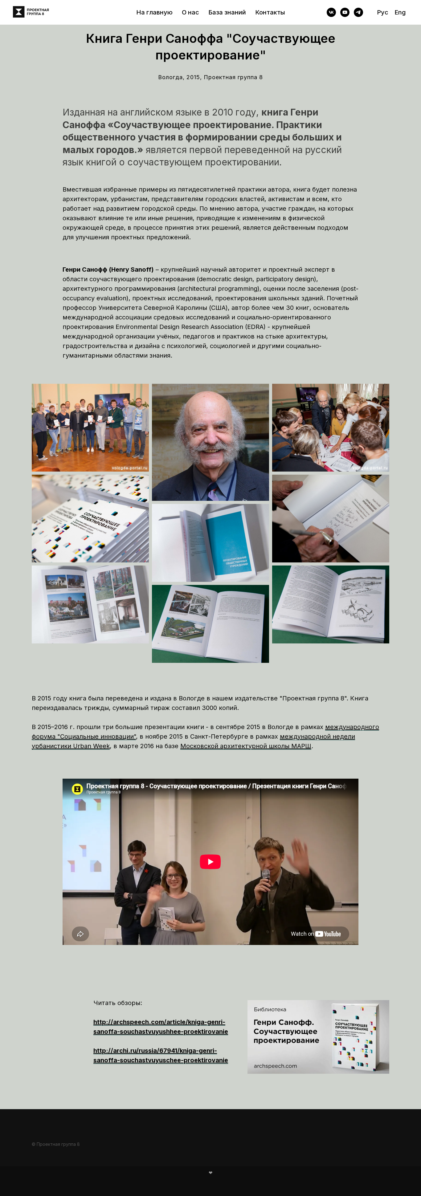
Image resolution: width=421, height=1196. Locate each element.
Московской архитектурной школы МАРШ (245, 746)
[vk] (331, 12)
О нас (190, 12)
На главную (154, 12)
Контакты (270, 12)
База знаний (227, 12)
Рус (382, 12)
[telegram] (358, 12)
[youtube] (344, 12)
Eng (400, 12)
